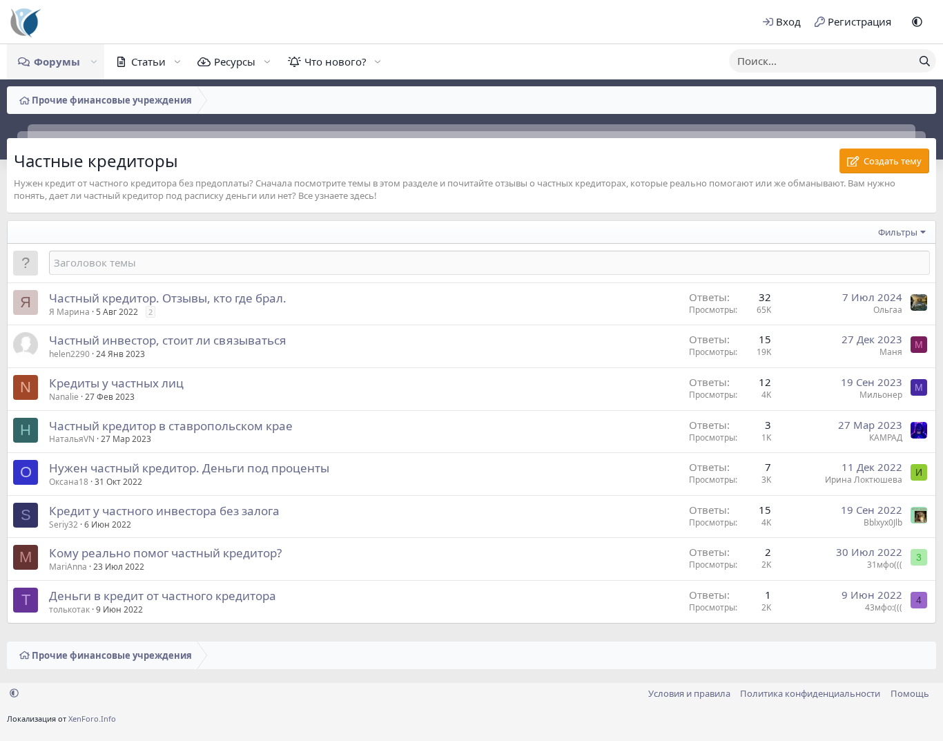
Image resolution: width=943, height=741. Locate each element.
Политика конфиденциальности (810, 693)
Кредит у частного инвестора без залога (164, 511)
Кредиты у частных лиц (116, 383)
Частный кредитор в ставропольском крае (171, 426)
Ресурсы (234, 61)
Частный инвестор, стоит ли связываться (167, 340)
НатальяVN (72, 439)
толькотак (69, 609)
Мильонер (880, 395)
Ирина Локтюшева (863, 479)
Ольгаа (887, 310)
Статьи (148, 61)
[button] (917, 21)
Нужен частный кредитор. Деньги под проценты (189, 468)
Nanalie (64, 397)
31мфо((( (884, 564)
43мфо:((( (883, 607)
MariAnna (68, 566)
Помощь (910, 693)
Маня (890, 352)
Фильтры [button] (897, 232)
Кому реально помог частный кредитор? (165, 553)
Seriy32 (63, 524)
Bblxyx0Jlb (883, 522)
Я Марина (69, 312)
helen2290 (69, 354)
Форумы (57, 61)
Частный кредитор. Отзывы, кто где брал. (167, 298)
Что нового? (335, 61)
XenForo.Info (92, 718)
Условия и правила (689, 693)
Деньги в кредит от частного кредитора (162, 596)
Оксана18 (68, 482)
